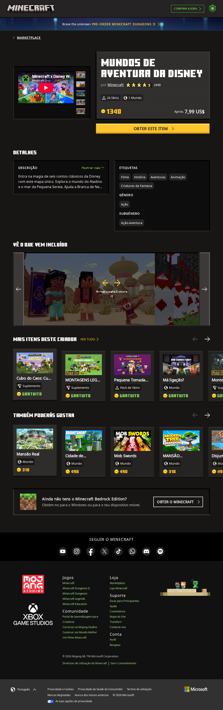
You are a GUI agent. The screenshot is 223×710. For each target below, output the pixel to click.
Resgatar (115, 645)
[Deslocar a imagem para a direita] (204, 289)
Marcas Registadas (59, 695)
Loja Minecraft (118, 588)
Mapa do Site (118, 616)
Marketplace (29, 38)
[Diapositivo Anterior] (195, 339)
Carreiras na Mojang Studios (80, 627)
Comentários (117, 611)
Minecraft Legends (74, 599)
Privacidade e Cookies (60, 689)
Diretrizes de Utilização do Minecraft (85, 663)
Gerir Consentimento (123, 663)
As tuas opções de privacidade (73, 701)
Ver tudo (87, 339)
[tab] (80, 74)
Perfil (113, 640)
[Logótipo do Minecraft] (31, 9)
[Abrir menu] (212, 8)
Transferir (116, 622)
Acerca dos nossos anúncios (92, 695)
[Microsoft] (195, 689)
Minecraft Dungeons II (76, 588)
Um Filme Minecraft (74, 637)
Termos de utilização (139, 689)
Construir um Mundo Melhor (80, 632)
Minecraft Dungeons (75, 593)
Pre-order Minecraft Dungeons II (123, 24)
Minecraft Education (75, 604)
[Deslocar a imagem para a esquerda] (18, 289)
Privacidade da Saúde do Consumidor (100, 689)
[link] (62, 551)
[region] (111, 289)
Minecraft (116, 84)
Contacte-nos (118, 627)
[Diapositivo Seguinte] (207, 339)
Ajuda (113, 606)
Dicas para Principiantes (124, 601)
